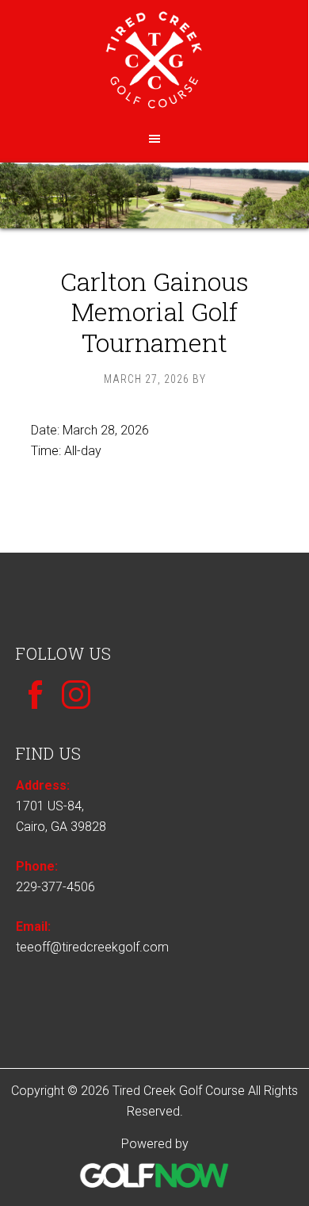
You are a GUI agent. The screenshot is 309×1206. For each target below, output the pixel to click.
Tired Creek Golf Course (154, 65)
